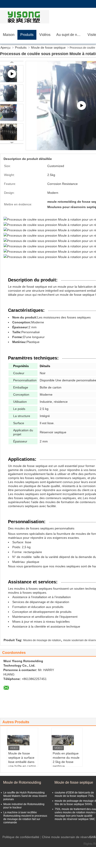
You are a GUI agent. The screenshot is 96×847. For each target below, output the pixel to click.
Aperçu (5, 47)
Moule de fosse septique (48, 47)
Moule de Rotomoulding (22, 782)
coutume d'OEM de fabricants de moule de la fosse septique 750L (74, 794)
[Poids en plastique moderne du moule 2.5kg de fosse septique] (67, 740)
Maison (9, 35)
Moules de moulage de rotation (42, 640)
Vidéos (44, 35)
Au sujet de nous (69, 35)
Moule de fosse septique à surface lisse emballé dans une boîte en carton (22, 760)
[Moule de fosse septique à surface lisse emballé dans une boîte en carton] (22, 740)
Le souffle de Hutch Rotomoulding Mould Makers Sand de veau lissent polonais (25, 796)
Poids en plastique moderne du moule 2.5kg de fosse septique (66, 760)
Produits (26, 35)
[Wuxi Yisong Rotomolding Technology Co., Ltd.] (25, 17)
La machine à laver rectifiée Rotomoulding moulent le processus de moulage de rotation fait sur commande (25, 817)
